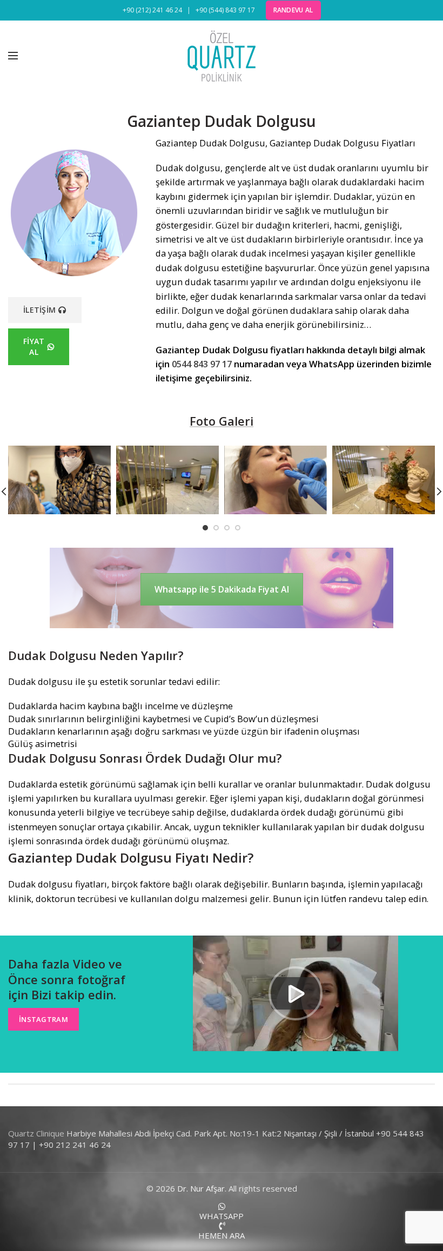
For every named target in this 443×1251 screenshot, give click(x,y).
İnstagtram (43, 1019)
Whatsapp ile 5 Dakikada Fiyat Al (222, 589)
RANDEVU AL (293, 10)
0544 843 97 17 (202, 364)
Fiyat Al (34, 346)
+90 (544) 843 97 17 (225, 10)
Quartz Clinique (36, 1133)
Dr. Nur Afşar (201, 1188)
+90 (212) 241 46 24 (152, 10)
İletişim (39, 310)
